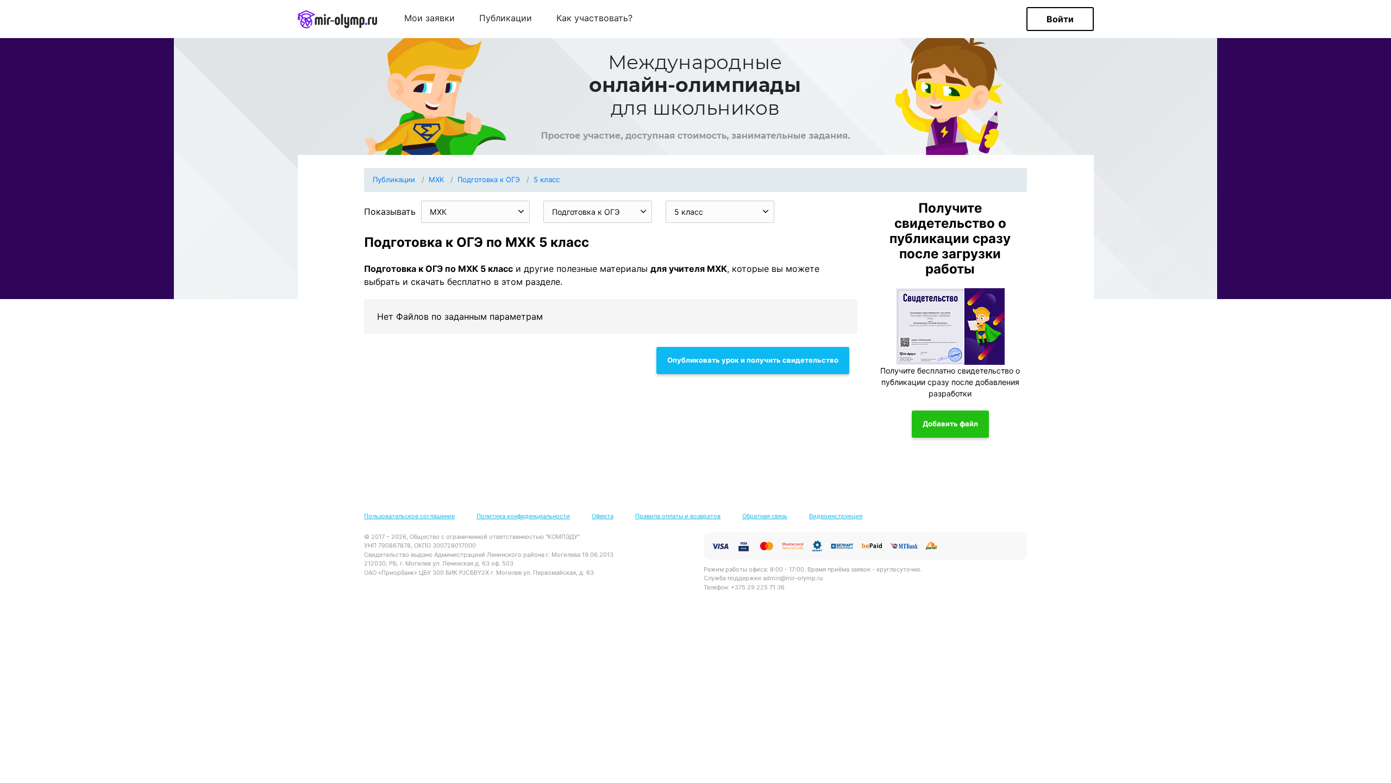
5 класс (547, 179)
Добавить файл (950, 423)
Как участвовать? (594, 18)
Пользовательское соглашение (409, 516)
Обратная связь (764, 516)
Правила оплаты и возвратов (677, 516)
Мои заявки (429, 18)
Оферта (602, 516)
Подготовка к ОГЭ (489, 179)
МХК (436, 179)
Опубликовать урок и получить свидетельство (752, 360)
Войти (1060, 19)
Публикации (505, 18)
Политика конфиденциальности (523, 516)
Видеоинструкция (835, 516)
